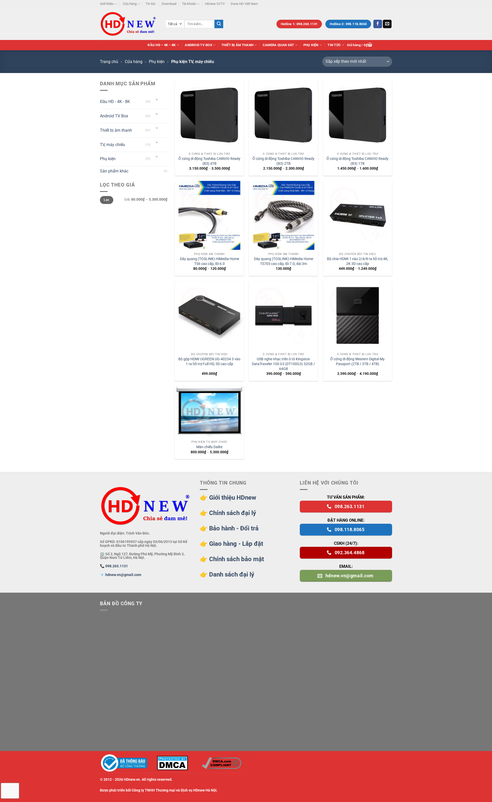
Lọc (106, 200)
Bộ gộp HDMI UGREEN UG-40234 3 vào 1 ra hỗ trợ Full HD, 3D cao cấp (209, 361)
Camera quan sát (278, 45)
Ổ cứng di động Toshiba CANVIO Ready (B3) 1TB (357, 161)
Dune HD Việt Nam (244, 4)
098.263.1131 (116, 566)
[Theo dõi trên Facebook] (377, 24)
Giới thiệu (107, 4)
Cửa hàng (130, 4)
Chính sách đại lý (232, 513)
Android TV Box (198, 45)
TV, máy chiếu (112, 144)
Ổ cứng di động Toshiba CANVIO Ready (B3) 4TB (209, 161)
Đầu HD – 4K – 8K (162, 45)
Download (169, 4)
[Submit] (218, 24)
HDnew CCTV (215, 4)
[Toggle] (156, 100)
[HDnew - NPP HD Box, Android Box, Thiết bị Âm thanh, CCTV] (128, 24)
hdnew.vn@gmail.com (123, 575)
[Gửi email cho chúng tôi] (387, 24)
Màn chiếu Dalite (209, 447)
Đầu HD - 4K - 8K (115, 101)
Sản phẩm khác (114, 171)
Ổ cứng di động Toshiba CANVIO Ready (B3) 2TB (283, 161)
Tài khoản (189, 4)
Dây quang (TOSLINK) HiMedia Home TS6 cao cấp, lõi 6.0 (209, 261)
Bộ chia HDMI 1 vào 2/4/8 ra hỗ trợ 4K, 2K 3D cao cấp (357, 261)
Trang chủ (109, 61)
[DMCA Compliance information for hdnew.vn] (221, 763)
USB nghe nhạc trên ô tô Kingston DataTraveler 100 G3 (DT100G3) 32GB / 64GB (283, 364)
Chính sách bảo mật (236, 559)
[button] (360, 45)
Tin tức (151, 4)
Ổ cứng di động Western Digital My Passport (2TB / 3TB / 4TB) (357, 361)
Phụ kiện (311, 45)
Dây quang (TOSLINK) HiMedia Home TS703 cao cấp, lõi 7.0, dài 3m (283, 261)
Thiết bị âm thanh (237, 45)
